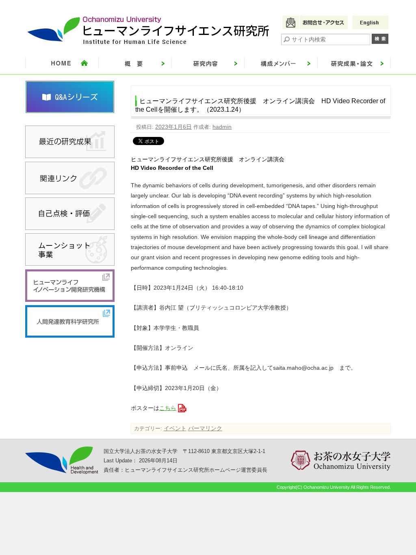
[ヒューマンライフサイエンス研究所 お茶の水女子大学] (148, 44)
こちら (167, 408)
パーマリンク (205, 428)
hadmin (222, 127)
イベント (175, 428)
